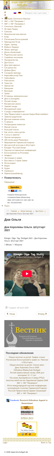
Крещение (8, 88)
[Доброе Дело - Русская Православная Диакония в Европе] (27, 418)
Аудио (7, 168)
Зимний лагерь (10, 106)
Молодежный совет (12, 108)
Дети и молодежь (12, 98)
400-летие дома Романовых (16, 139)
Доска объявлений (12, 52)
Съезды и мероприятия (14, 111)
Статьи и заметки (11, 134)
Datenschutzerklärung (13, 173)
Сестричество (10, 67)
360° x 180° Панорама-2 (14, 23)
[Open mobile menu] (5, 12)
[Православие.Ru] (27, 412)
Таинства (8, 83)
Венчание (8, 90)
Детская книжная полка (14, 119)
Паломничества (11, 59)
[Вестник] (27, 333)
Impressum (9, 170)
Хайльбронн (9, 78)
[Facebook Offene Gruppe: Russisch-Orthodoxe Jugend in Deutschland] (8, 399)
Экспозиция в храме (13, 157)
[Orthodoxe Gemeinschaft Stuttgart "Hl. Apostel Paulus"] (27, 407)
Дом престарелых (12, 65)
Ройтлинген (9, 80)
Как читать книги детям (14, 132)
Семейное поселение (13, 57)
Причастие (9, 85)
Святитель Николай (12, 26)
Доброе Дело (10, 70)
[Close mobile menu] (5, 14)
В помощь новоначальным (16, 96)
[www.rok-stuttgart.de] (27, 5)
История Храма (11, 29)
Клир (6, 36)
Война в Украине (11, 47)
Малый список (10, 127)
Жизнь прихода (11, 49)
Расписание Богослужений (16, 39)
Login (5, 442)
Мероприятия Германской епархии (19, 142)
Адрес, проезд (10, 44)
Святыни (8, 31)
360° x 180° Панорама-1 (14, 21)
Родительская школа (13, 54)
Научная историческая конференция (20, 150)
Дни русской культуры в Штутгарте (19, 145)
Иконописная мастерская (15, 34)
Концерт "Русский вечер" (15, 147)
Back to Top (46, 442)
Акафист (8, 155)
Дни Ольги (9, 62)
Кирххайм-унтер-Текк (13, 75)
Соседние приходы (12, 72)
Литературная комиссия (14, 124)
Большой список (11, 129)
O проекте (8, 121)
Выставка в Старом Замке (15, 160)
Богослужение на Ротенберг (16, 152)
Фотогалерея (10, 163)
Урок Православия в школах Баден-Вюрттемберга (26, 114)
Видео (7, 165)
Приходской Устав (12, 41)
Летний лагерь (10, 101)
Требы (7, 93)
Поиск (7, 205)
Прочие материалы (12, 137)
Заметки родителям (13, 116)
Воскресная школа (12, 103)
